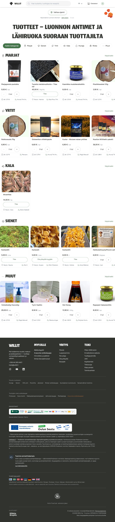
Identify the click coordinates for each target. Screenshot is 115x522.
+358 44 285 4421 (15, 362)
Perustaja (62, 356)
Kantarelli (35, 250)
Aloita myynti (39, 350)
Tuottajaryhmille (90, 356)
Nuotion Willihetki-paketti (103, 139)
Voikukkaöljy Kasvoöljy (10, 305)
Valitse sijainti (59, 12)
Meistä (61, 350)
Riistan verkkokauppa (51, 383)
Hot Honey (66, 305)
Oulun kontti (21, 396)
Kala (68, 46)
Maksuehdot (88, 368)
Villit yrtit (25, 383)
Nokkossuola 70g (8, 139)
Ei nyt (72, 17)
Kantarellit (5, 250)
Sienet (43, 46)
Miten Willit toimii (90, 350)
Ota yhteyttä (63, 359)
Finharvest (12, 396)
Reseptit (62, 362)
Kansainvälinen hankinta (84, 383)
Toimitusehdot (89, 370)
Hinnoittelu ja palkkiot (41, 356)
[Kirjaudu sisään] (103, 3)
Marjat (29, 46)
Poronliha (33, 383)
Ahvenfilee (7, 195)
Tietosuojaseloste (100, 511)
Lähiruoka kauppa (50, 396)
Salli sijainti (65, 17)
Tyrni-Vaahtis (37, 305)
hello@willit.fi (13, 365)
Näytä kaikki (109, 56)
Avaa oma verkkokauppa (42, 353)
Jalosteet (40, 383)
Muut (108, 46)
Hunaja (81, 46)
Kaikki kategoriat (12, 46)
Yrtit (56, 46)
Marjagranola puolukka (10, 84)
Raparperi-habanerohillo (102, 305)
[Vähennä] (3, 94)
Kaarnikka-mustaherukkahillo (73, 84)
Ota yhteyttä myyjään (45, 259)
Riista (95, 46)
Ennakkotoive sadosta (92, 353)
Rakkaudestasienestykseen (35, 396)
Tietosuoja (88, 365)
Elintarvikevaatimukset (42, 359)
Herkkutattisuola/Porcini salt (104, 250)
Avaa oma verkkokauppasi (75, 396)
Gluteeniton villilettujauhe (42, 139)
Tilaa (44, 94)
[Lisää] (16, 94)
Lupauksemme (64, 353)
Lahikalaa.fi (12, 439)
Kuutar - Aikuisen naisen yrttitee (74, 139)
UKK (86, 359)
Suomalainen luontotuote (68, 383)
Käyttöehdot (88, 362)
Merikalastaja (62, 396)
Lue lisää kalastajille (21, 466)
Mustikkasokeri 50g (100, 84)
